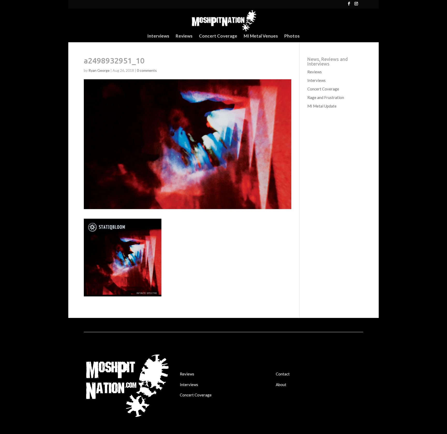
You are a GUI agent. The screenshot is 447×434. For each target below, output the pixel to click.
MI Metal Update (322, 106)
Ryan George (99, 70)
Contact (283, 374)
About (281, 384)
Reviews (184, 36)
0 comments (147, 70)
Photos (292, 36)
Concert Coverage (218, 36)
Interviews (158, 36)
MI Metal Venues (261, 36)
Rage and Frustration (325, 97)
